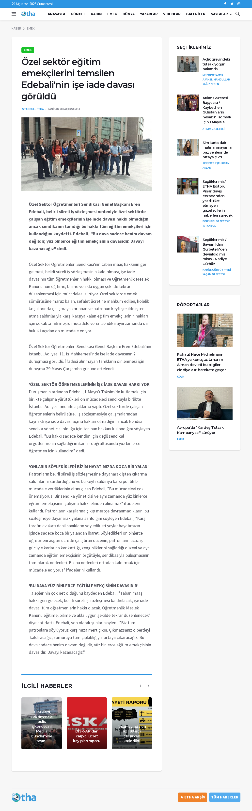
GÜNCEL (78, 13)
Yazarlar (149, 13)
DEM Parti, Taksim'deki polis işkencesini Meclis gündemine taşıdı (42, 726)
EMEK (112, 13)
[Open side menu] (14, 13)
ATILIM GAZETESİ (213, 128)
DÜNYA (129, 13)
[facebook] (225, 4)
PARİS (180, 439)
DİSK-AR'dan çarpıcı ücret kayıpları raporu (86, 736)
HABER (16, 28)
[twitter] (232, 4)
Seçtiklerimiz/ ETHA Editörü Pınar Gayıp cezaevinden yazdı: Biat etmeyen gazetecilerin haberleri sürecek (218, 198)
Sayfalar (219, 13)
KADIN (96, 13)
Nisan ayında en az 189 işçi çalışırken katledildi (132, 733)
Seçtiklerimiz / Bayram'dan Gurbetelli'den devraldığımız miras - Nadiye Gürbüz (215, 252)
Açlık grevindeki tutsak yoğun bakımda (216, 64)
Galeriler (195, 13)
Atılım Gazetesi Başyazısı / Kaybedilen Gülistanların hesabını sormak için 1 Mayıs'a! (217, 110)
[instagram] (238, 4)
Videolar (172, 13)
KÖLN (180, 376)
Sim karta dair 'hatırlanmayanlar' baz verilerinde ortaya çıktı (218, 150)
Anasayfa (56, 13)
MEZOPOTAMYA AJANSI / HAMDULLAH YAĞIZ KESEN (216, 79)
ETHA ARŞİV (194, 797)
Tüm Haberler (224, 797)
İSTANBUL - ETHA (32, 109)
